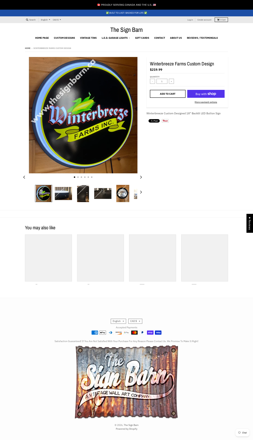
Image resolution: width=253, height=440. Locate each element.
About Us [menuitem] (176, 37)
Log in (190, 19)
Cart (223, 19)
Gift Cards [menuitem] (142, 37)
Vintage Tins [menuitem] (88, 37)
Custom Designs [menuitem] (64, 37)
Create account (204, 19)
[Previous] (24, 177)
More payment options (206, 102)
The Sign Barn (126, 30)
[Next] (141, 177)
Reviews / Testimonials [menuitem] (202, 37)
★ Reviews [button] (249, 223)
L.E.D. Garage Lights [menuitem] (115, 37)
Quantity (155, 77)
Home (27, 48)
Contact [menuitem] (159, 37)
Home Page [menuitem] (42, 37)
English (44, 19)
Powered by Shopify (126, 428)
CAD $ (56, 19)
